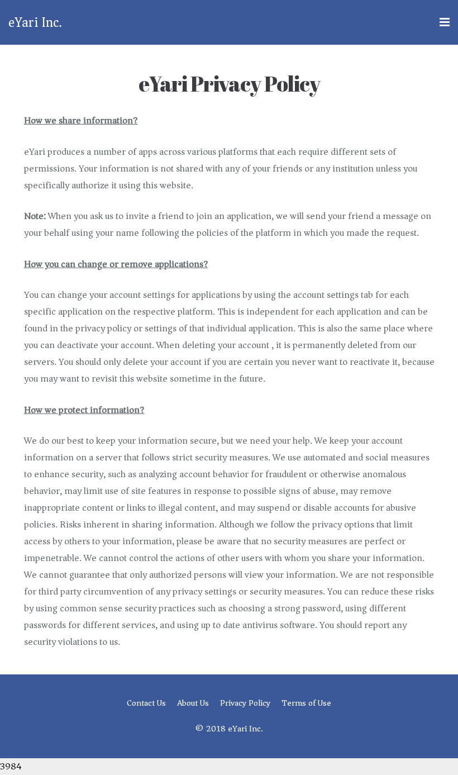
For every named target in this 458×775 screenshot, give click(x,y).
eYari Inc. (35, 22)
